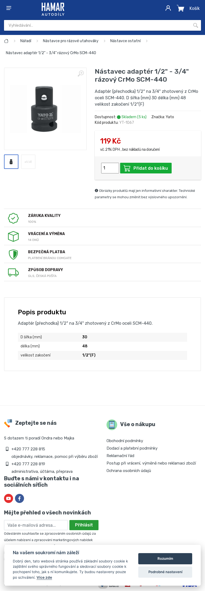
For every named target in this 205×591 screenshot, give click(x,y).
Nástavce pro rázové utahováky (70, 41)
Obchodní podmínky (125, 440)
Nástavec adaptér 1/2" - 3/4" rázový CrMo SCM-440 (51, 53)
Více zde (44, 577)
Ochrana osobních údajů (129, 470)
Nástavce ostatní (125, 41)
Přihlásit (84, 524)
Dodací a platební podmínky (132, 448)
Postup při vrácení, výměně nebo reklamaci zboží (151, 463)
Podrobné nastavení (165, 572)
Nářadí (25, 41)
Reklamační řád (120, 455)
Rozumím (165, 558)
